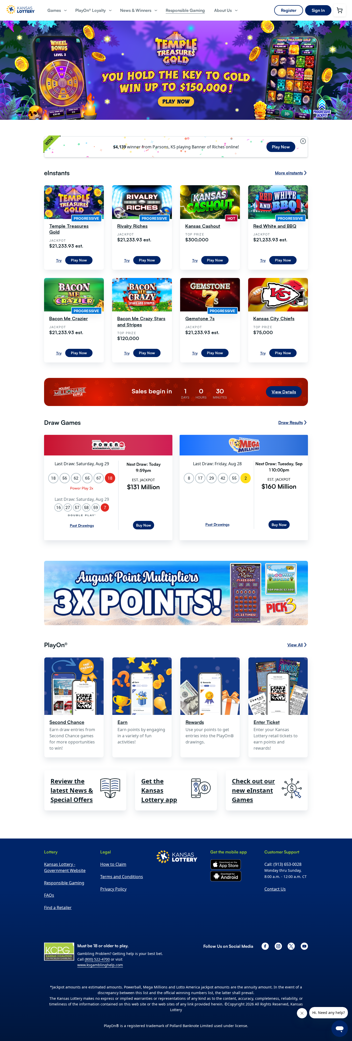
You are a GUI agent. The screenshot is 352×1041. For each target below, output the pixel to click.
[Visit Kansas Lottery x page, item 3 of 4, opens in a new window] (291, 946)
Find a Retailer (58, 907)
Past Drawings (82, 525)
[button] (56, 10)
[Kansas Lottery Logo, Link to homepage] (20, 16)
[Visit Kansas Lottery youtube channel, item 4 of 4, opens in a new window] (304, 946)
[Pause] (303, 141)
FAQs (49, 895)
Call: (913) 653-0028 (282, 864)
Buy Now (143, 525)
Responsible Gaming (64, 883)
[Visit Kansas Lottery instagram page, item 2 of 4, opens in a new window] (278, 946)
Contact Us (275, 889)
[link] (185, 10)
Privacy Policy (113, 889)
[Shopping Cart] (339, 10)
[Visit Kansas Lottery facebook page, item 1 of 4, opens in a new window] (265, 946)
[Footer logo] (177, 857)
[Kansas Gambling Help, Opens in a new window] (59, 952)
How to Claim (113, 864)
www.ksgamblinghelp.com (100, 964)
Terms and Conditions (121, 876)
